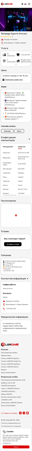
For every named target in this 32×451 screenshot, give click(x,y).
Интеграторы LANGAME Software (11, 402)
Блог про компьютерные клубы (11, 397)
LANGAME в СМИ (6, 400)
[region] (16, 170)
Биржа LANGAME (6, 394)
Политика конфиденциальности (11, 423)
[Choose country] (22, 4)
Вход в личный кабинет (8, 372)
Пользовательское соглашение (11, 426)
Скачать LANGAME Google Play (11, 361)
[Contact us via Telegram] (24, 413)
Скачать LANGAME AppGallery (10, 364)
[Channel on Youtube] (27, 413)
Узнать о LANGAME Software (10, 388)
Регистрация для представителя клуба (13, 380)
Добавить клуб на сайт (8, 383)
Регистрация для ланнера (9, 352)
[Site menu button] (29, 4)
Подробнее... (7, 443)
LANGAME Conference (8, 391)
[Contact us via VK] (20, 413)
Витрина (3, 370)
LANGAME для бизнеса (8, 385)
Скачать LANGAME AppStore (10, 358)
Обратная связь (6, 355)
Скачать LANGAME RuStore (9, 367)
